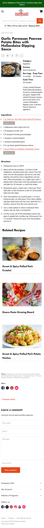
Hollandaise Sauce (29, 376)
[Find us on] (17, 388)
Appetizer (10, 374)
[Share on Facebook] (3, 388)
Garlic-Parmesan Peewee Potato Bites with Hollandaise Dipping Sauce (20, 375)
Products (11, 518)
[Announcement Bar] (22, 3)
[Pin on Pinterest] (12, 388)
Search (3, 518)
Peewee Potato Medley (21, 377)
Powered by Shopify (8, 524)
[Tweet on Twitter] (7, 388)
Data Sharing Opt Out (24, 518)
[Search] (40, 21)
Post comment (11, 470)
